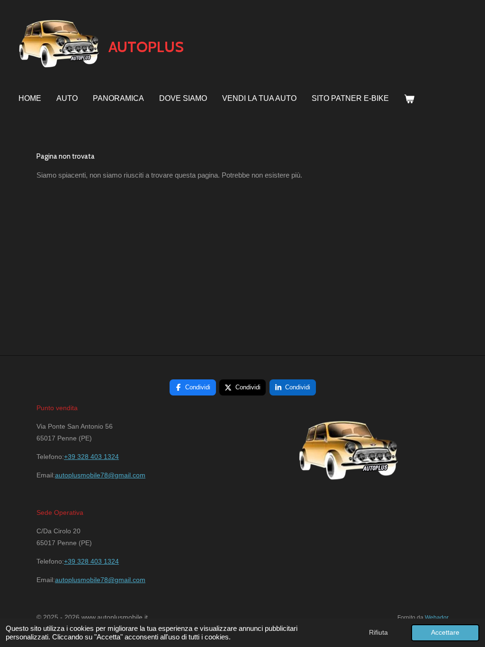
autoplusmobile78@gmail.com (100, 475)
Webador (437, 617)
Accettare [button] (445, 632)
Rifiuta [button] (378, 632)
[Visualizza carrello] (409, 99)
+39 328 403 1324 (91, 456)
